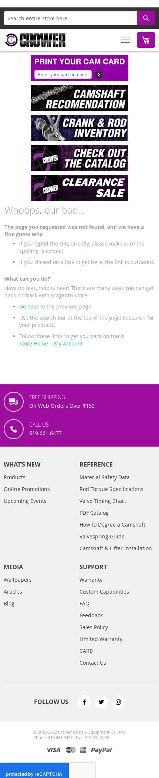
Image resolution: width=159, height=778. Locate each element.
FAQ (84, 603)
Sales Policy (94, 627)
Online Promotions (27, 488)
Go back (29, 306)
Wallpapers (18, 579)
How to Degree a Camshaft (112, 524)
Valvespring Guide (102, 536)
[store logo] (35, 40)
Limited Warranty (101, 638)
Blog (9, 603)
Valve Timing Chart (103, 500)
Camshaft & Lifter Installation (116, 548)
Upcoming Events (25, 500)
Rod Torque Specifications (111, 488)
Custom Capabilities (104, 591)
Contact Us (93, 662)
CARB (86, 650)
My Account (68, 343)
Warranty (91, 579)
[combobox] (79, 18)
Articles (13, 591)
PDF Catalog (94, 512)
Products (15, 477)
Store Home (33, 343)
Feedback (91, 615)
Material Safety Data (105, 477)
